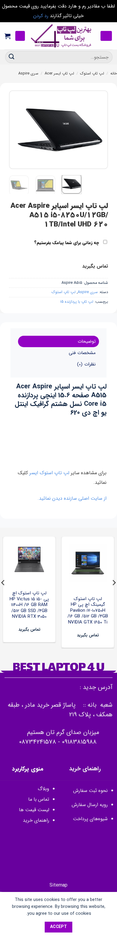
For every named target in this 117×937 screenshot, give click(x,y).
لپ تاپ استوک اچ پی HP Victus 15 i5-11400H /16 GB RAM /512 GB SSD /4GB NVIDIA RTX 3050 (29, 605)
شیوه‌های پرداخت (90, 819)
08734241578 (37, 742)
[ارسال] (12, 57)
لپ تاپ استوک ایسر (49, 473)
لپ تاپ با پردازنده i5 (76, 302)
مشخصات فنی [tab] (82, 352)
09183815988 (79, 742)
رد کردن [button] (40, 16)
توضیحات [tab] (87, 341)
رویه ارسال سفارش (90, 804)
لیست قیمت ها (34, 810)
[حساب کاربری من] (20, 36)
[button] (106, 36)
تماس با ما (38, 799)
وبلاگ (43, 789)
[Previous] (98, 130)
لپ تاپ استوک (92, 74)
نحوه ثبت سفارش (90, 790)
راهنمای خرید (35, 820)
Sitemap (59, 885)
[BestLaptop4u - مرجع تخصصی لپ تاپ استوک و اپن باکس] (61, 36)
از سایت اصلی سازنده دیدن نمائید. (72, 498)
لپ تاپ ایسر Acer (59, 74)
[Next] (14, 130)
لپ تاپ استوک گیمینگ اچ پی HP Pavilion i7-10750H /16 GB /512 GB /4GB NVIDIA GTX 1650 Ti (88, 611)
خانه (113, 74)
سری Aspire (28, 74)
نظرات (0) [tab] (86, 364)
